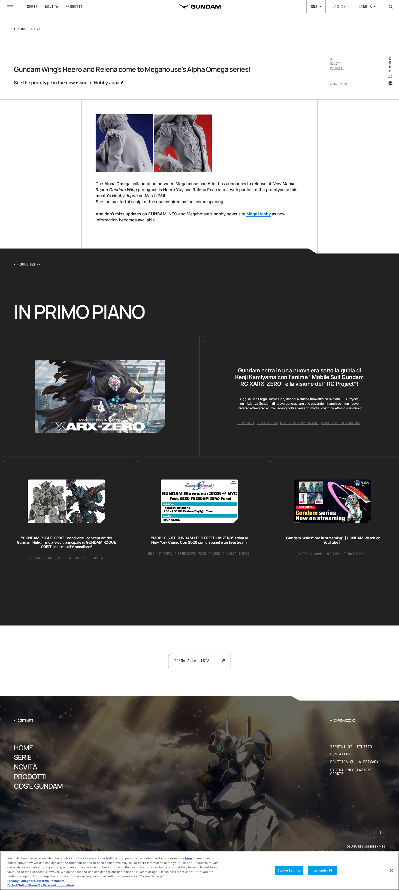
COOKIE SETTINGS (357, 771)
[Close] (392, 870)
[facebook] (390, 83)
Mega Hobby (258, 213)
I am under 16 (322, 870)
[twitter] (390, 77)
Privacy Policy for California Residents (35, 881)
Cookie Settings (289, 870)
